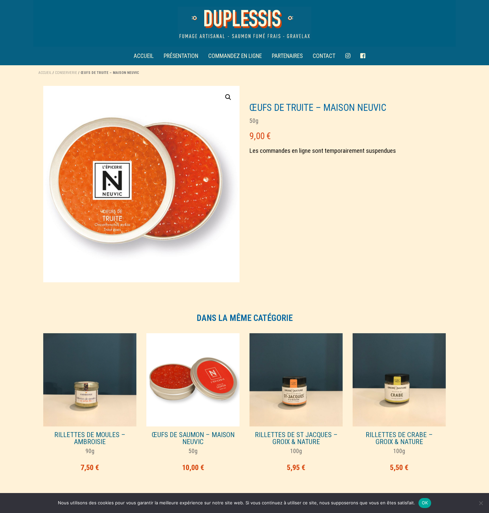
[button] (228, 97)
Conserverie (66, 73)
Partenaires (287, 56)
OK (425, 502)
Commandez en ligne (235, 56)
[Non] (480, 503)
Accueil (144, 56)
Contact (324, 56)
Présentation (181, 56)
